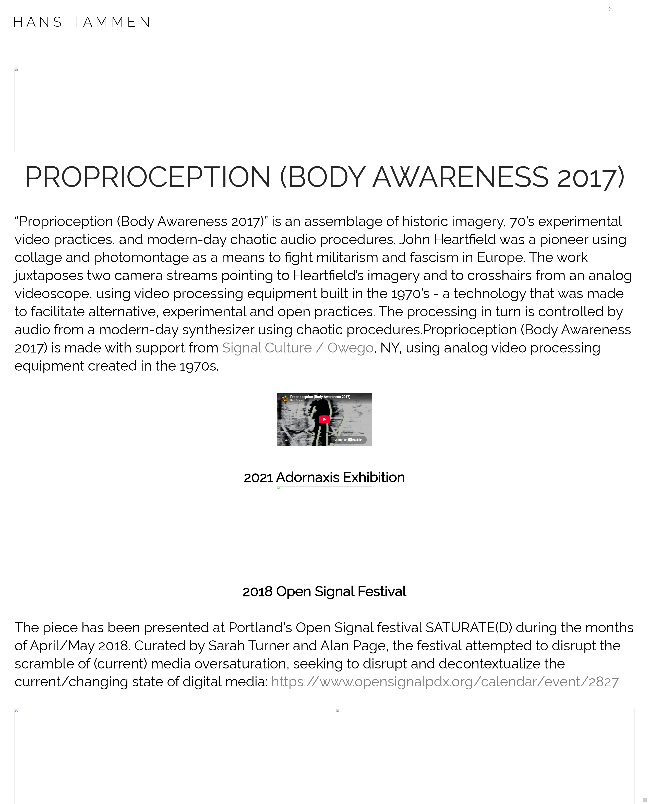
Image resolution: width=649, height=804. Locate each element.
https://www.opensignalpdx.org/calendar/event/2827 (445, 681)
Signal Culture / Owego (298, 347)
